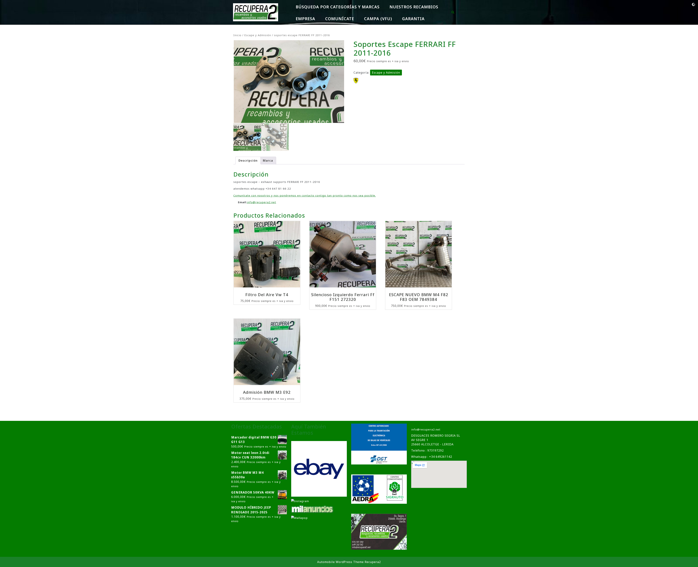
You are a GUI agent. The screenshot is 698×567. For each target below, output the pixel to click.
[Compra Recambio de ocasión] (299, 517)
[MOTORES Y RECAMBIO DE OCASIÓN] (319, 468)
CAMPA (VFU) (378, 18)
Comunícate (339, 18)
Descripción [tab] (248, 161)
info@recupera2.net (261, 202)
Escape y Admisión (257, 35)
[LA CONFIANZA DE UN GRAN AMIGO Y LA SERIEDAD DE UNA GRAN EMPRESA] (312, 509)
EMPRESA (305, 18)
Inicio (237, 35)
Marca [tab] (268, 161)
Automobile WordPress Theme (340, 562)
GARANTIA (413, 18)
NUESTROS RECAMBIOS (414, 6)
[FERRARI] (356, 80)
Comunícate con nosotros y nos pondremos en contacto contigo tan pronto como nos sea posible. (304, 195)
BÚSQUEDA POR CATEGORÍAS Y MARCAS (338, 6)
